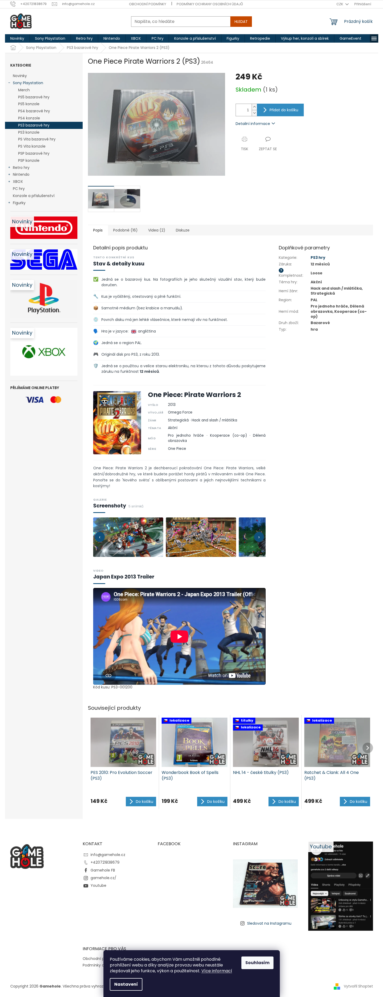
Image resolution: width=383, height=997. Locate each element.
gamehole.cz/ (103, 877)
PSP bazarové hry (33, 153)
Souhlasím (257, 963)
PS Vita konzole (32, 146)
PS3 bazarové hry (33, 125)
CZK (340, 4)
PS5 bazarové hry (33, 97)
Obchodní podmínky (147, 4)
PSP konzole (28, 160)
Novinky (20, 75)
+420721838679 (105, 862)
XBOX (18, 181)
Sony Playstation (28, 82)
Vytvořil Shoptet (358, 986)
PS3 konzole (28, 132)
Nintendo (21, 174)
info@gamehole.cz (108, 854)
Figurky (19, 202)
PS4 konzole (29, 118)
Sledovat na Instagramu (269, 923)
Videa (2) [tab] (156, 230)
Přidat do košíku (284, 110)
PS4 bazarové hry (34, 111)
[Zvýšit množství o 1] (254, 107)
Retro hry (21, 167)
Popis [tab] (98, 230)
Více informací (216, 971)
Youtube (98, 885)
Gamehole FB (103, 870)
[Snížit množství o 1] (254, 113)
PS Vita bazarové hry (37, 139)
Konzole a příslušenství (33, 195)
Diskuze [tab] (183, 230)
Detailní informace (253, 123)
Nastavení (126, 984)
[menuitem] (17, 38)
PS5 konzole (28, 104)
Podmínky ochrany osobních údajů (210, 4)
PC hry (19, 188)
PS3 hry (318, 257)
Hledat (241, 21)
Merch (24, 90)
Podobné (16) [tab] (125, 230)
